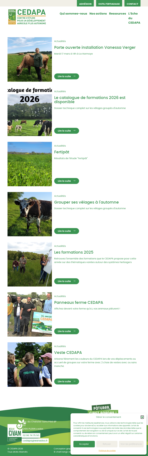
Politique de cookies (107, 451)
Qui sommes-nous (73, 13)
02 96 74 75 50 (31, 435)
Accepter (84, 444)
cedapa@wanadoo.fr (35, 441)
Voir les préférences (131, 444)
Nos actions (98, 13)
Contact (132, 4)
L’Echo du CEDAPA (134, 18)
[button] (142, 417)
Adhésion (85, 4)
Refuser (107, 444)
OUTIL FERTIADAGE (109, 4)
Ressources (117, 13)
